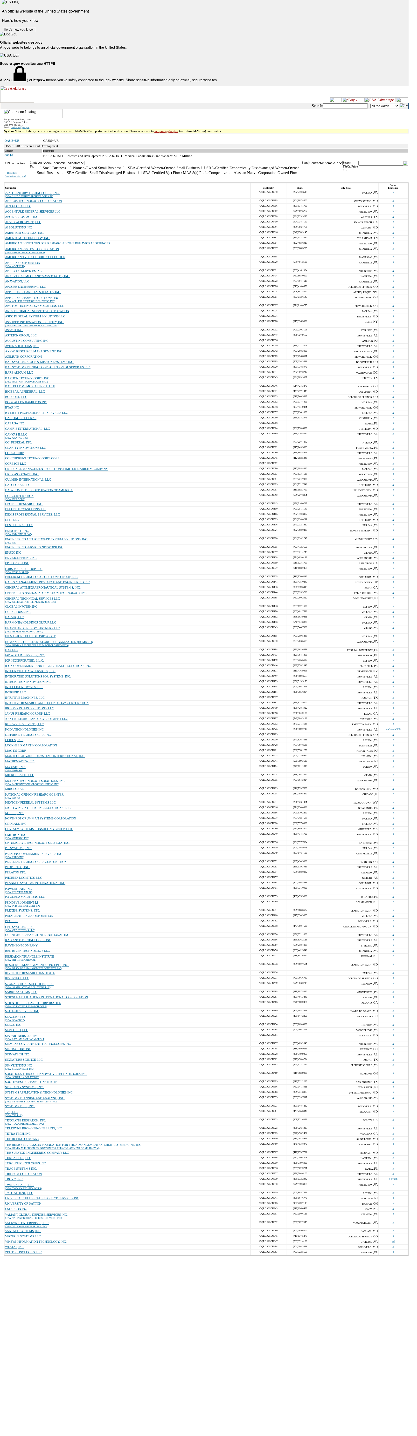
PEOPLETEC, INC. (17, 867)
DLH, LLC (12, 520)
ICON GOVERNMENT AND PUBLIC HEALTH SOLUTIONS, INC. (48, 666)
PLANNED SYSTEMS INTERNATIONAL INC (35, 883)
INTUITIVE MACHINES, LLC (25, 697)
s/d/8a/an (393, 1178)
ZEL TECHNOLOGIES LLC (23, 1252)
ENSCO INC (13, 552)
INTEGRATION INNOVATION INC (28, 682)
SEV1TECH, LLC (16, 1030)
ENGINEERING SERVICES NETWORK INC (34, 547)
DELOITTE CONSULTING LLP (25, 509)
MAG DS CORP (15, 750)
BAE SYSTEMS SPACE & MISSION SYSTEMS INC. (39, 362)
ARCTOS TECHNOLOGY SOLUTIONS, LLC (34, 306)
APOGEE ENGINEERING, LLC (25, 287)
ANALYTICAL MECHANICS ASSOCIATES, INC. (37, 276)
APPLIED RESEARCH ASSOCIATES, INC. (33, 292)
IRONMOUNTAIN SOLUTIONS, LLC (29, 708)
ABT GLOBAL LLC (18, 206)
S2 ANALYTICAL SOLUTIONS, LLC (29, 984)
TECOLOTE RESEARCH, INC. (25, 1120)
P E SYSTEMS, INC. (18, 848)
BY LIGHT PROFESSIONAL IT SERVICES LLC (36, 413)
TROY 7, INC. (14, 1179)
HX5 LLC (11, 650)
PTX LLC (11, 921)
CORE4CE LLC (15, 463)
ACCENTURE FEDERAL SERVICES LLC (33, 211)
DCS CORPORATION (19, 496)
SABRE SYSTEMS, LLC (21, 992)
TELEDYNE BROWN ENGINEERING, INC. (34, 1128)
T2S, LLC (11, 1112)
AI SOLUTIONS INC (18, 227)
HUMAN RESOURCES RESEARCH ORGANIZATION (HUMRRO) (49, 642)
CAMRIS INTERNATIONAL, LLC (27, 428)
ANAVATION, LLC (17, 281)
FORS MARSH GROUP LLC (23, 569)
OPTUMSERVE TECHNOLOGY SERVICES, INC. (37, 843)
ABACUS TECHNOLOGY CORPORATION (33, 201)
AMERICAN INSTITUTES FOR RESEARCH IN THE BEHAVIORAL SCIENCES (57, 243)
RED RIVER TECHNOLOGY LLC (27, 951)
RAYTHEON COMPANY (21, 945)
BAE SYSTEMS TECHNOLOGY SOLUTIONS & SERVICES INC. (47, 367)
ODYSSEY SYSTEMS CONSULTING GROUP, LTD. (39, 829)
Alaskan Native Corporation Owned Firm (265, 173)
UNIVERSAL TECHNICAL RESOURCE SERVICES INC (42, 1198)
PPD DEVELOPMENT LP (22, 902)
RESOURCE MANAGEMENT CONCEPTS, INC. (37, 965)
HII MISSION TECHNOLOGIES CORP (30, 636)
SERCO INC (13, 1025)
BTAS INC (12, 407)
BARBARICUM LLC (19, 372)
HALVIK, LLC (14, 617)
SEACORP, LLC (15, 1017)
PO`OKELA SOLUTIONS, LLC (25, 897)
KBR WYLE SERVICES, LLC (24, 724)
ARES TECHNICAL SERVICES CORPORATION (37, 311)
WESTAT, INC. (14, 1247)
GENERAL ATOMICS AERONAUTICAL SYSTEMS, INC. (43, 587)
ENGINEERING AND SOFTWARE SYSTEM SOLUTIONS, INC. (46, 539)
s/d (393, 1241)
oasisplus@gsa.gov (20, 127)
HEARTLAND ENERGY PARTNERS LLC (32, 628)
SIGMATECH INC (17, 1054)
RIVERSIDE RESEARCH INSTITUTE (30, 973)
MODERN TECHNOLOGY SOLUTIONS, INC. (35, 781)
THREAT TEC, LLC (18, 1158)
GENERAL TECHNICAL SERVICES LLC (32, 598)
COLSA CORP (14, 453)
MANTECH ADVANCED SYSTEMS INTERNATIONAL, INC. (45, 756)
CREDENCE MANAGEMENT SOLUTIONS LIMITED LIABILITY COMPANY (56, 469)
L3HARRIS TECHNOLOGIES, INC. (28, 735)
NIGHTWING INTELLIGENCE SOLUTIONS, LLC (38, 808)
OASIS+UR (12, 140)
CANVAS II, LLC (16, 434)
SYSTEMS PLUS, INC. (20, 1106)
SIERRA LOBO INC (18, 1049)
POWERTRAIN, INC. (19, 889)
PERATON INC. (15, 872)
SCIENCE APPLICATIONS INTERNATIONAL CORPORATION (46, 997)
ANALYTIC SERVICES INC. (23, 271)
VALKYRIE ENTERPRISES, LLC (27, 1223)
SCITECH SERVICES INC (22, 1011)
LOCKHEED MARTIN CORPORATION (31, 745)
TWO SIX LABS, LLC (19, 1185)
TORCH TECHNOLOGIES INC (25, 1163)
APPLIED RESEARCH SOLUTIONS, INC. (32, 298)
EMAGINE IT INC (17, 531)
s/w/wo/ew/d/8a (393, 729)
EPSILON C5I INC (17, 563)
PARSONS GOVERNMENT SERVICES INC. (34, 854)
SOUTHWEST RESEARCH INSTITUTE (31, 1082)
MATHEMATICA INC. (20, 761)
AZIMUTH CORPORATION (23, 356)
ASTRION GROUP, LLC (21, 335)
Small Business (54, 168)
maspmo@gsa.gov (166, 131)
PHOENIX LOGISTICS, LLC (23, 877)
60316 (9, 155)
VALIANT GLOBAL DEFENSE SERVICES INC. (36, 1214)
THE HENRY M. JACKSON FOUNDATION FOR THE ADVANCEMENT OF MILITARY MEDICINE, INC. (73, 1145)
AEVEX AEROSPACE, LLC (23, 222)
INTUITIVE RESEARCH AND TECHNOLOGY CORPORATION (47, 703)
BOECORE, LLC (16, 397)
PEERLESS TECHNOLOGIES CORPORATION (36, 862)
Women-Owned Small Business (96, 168)
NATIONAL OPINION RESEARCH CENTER (34, 794)
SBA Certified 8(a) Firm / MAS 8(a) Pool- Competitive (184, 173)
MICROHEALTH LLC (19, 775)
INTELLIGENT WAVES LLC (24, 687)
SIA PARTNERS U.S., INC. (22, 1036)
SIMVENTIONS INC (18, 1065)
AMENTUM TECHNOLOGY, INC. (27, 238)
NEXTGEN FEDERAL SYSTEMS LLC (30, 802)
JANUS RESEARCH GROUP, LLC (27, 713)
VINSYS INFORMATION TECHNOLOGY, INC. (36, 1241)
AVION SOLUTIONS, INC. (22, 346)
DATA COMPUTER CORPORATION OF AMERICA (39, 490)
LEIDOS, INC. (14, 740)
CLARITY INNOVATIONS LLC (25, 448)
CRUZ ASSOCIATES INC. (22, 474)
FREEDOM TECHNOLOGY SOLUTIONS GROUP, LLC (41, 577)
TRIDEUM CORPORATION (23, 1174)
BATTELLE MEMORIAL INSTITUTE (30, 386)
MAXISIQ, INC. (15, 767)
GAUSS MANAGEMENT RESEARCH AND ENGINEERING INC (47, 582)
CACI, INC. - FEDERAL (20, 418)
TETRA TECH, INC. (18, 1133)
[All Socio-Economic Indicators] (169, 163)
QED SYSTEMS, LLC (19, 927)
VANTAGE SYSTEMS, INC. (23, 1231)
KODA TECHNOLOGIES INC (24, 729)
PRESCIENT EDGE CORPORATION (29, 916)
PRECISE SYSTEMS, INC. (22, 910)
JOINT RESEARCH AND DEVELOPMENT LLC (36, 719)
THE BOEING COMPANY (22, 1139)
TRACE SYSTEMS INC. (21, 1168)
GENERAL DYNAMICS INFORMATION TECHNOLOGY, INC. (46, 593)
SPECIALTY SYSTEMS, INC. (24, 1087)
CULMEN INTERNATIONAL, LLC (28, 479)
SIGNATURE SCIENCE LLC (24, 1059)
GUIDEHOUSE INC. (18, 612)
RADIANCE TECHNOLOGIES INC (28, 940)
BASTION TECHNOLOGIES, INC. (27, 378)
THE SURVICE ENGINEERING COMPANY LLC (37, 1152)
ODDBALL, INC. (16, 823)
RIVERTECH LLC (17, 978)
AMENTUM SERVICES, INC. (24, 233)
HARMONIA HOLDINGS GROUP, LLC (30, 622)
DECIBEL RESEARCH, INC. (24, 504)
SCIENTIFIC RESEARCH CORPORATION (33, 1003)
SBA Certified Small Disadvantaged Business (101, 173)
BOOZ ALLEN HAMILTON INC (26, 402)
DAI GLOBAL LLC (17, 485)
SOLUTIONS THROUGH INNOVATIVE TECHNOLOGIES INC (46, 1074)
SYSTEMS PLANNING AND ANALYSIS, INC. (35, 1098)
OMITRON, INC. (16, 835)
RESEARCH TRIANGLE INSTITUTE (29, 956)
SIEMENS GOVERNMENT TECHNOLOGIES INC (38, 1044)
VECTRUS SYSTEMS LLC (23, 1236)
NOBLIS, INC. (14, 813)
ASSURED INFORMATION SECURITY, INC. (34, 322)
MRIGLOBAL (14, 789)
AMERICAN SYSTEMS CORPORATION (32, 249)
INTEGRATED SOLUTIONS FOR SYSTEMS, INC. (38, 676)
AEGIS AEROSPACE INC (21, 217)
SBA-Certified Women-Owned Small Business (163, 168)
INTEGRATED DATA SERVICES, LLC (30, 671)
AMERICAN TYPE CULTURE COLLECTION (35, 257)
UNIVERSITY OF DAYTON (23, 1203)
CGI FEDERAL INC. (18, 442)
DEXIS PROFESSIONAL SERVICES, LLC (32, 514)
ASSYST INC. (14, 330)
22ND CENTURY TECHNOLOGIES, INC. (32, 193)
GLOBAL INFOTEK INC (21, 606)
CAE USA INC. (15, 423)
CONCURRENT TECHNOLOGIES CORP (32, 458)
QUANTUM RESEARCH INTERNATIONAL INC (37, 935)
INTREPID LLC (15, 692)
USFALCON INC (16, 1209)
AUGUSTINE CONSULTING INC (27, 340)
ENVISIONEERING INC (21, 558)
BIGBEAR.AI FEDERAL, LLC (25, 391)
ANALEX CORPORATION (22, 263)
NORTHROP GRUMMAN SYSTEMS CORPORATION (40, 818)
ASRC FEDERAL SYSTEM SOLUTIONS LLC (35, 316)
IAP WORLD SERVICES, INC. (25, 655)
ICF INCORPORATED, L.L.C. (24, 660)
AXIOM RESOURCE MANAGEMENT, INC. (34, 351)
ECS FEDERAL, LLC (19, 525)
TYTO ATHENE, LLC (19, 1193)
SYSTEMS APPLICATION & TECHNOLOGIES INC (39, 1092)
